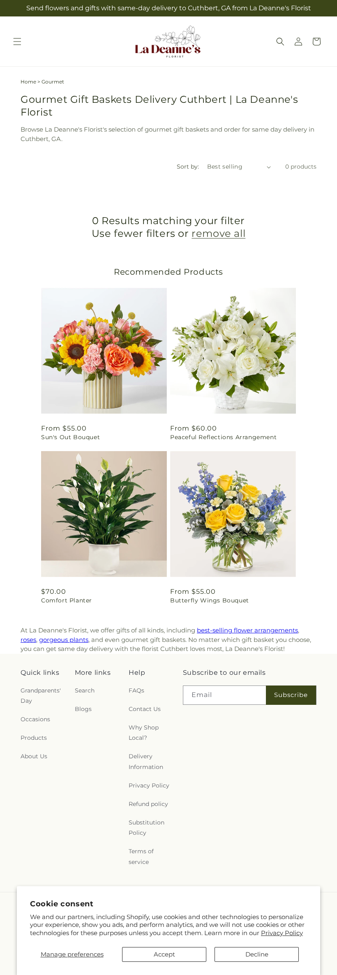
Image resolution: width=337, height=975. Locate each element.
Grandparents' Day (41, 695)
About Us (34, 756)
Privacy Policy (282, 933)
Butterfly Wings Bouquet (209, 600)
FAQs (136, 690)
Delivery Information (146, 761)
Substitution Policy (146, 827)
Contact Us (145, 709)
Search (85, 690)
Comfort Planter (66, 600)
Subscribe (291, 695)
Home (28, 82)
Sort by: (188, 166)
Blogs (83, 709)
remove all (218, 233)
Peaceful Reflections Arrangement (223, 437)
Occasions (35, 719)
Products (34, 737)
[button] (17, 41)
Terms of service (141, 856)
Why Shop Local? (144, 732)
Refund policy (148, 804)
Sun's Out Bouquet (70, 437)
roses (28, 640)
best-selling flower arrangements (247, 630)
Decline (256, 954)
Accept (164, 954)
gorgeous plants (63, 640)
